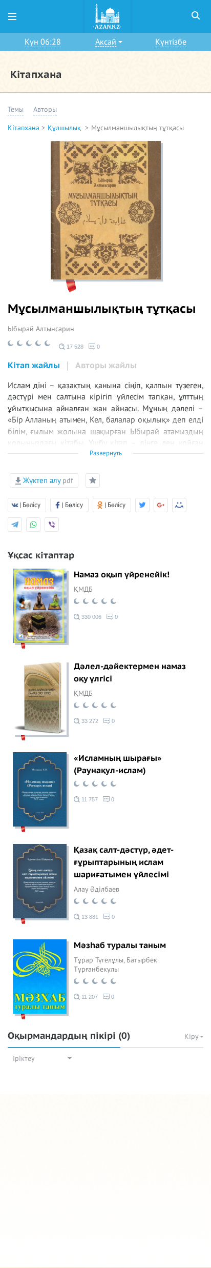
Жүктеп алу (47, 480)
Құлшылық (65, 128)
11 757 (89, 799)
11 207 (89, 997)
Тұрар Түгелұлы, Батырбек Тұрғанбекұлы (115, 965)
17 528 (74, 347)
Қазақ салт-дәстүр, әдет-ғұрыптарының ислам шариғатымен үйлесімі (124, 862)
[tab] (34, 366)
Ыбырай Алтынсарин (41, 329)
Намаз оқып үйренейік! (122, 574)
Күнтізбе (170, 42)
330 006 (90, 617)
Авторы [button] (45, 109)
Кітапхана (23, 128)
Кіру (192, 1036)
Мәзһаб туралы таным (120, 945)
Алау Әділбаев (96, 889)
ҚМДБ (83, 589)
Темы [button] (16, 109)
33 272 (89, 721)
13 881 (89, 917)
